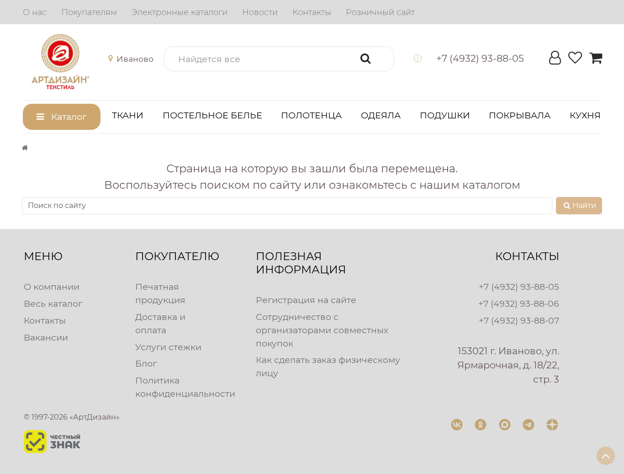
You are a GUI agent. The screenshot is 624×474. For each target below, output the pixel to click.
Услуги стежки (168, 346)
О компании (51, 286)
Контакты (45, 320)
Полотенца (311, 115)
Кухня (585, 115)
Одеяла (381, 115)
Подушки (445, 115)
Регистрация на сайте (306, 299)
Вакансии (46, 337)
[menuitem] (35, 12)
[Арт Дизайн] (69, 61)
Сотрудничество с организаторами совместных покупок (322, 330)
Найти (584, 205)
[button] (132, 59)
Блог (146, 363)
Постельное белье (212, 115)
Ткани (127, 115)
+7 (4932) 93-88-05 (519, 286)
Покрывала (519, 115)
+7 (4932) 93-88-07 (519, 320)
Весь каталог (53, 303)
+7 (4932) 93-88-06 (518, 303)
